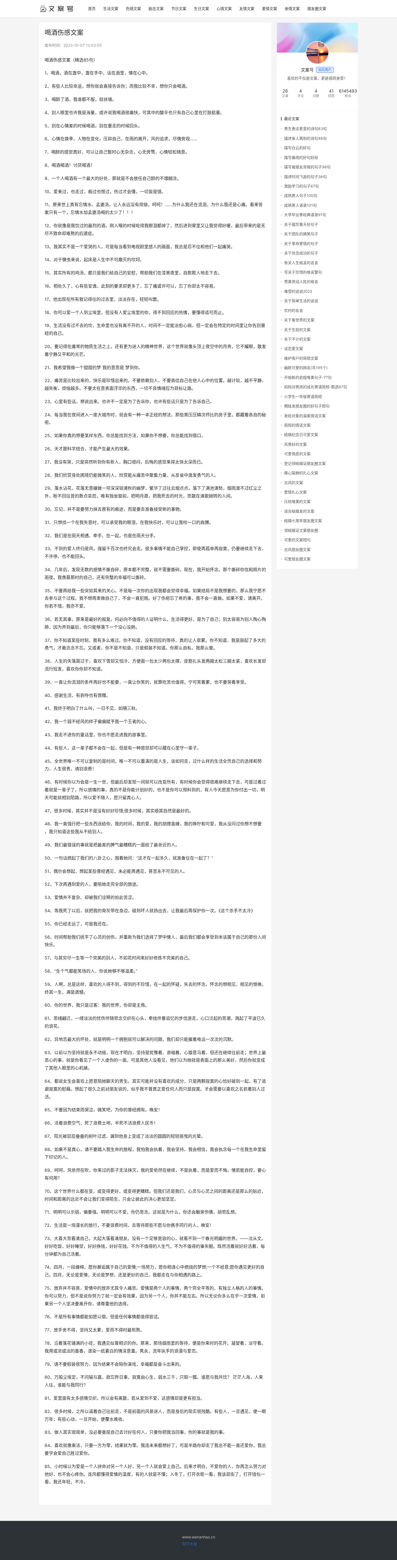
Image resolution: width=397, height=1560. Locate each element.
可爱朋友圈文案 (297, 559)
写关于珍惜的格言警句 (303, 272)
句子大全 (189, 1543)
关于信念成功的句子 (301, 253)
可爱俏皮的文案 (297, 453)
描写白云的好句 (297, 147)
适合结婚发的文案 (299, 511)
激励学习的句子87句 (301, 186)
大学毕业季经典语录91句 (305, 214)
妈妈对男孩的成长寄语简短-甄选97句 (315, 386)
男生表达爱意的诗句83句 (305, 128)
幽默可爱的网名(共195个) (306, 367)
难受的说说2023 (298, 291)
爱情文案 (269, 8)
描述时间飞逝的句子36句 (305, 176)
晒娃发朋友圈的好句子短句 (306, 406)
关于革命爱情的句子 (301, 243)
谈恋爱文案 (293, 348)
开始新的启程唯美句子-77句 (308, 377)
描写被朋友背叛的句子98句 (307, 167)
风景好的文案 (295, 444)
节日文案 (178, 8)
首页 (92, 8)
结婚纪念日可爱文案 (301, 434)
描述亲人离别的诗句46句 (305, 138)
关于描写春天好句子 (301, 224)
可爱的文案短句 (297, 539)
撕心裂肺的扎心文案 (301, 473)
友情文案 (246, 8)
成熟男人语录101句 (300, 205)
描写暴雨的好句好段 (301, 157)
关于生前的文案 (297, 329)
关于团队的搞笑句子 (301, 233)
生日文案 (201, 8)
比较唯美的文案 (297, 501)
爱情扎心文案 (295, 492)
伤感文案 (133, 8)
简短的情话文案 (297, 425)
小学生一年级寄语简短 (303, 396)
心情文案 (224, 8)
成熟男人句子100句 (300, 195)
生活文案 (110, 8)
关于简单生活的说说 (301, 300)
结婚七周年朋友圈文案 (303, 520)
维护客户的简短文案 (301, 358)
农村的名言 (293, 310)
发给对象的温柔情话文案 (305, 415)
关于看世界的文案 (299, 320)
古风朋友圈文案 (297, 549)
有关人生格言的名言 (301, 262)
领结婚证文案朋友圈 (301, 530)
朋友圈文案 (316, 8)
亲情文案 (292, 8)
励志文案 (156, 8)
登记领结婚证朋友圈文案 (305, 463)
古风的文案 (293, 482)
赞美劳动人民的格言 (301, 281)
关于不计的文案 (297, 339)
